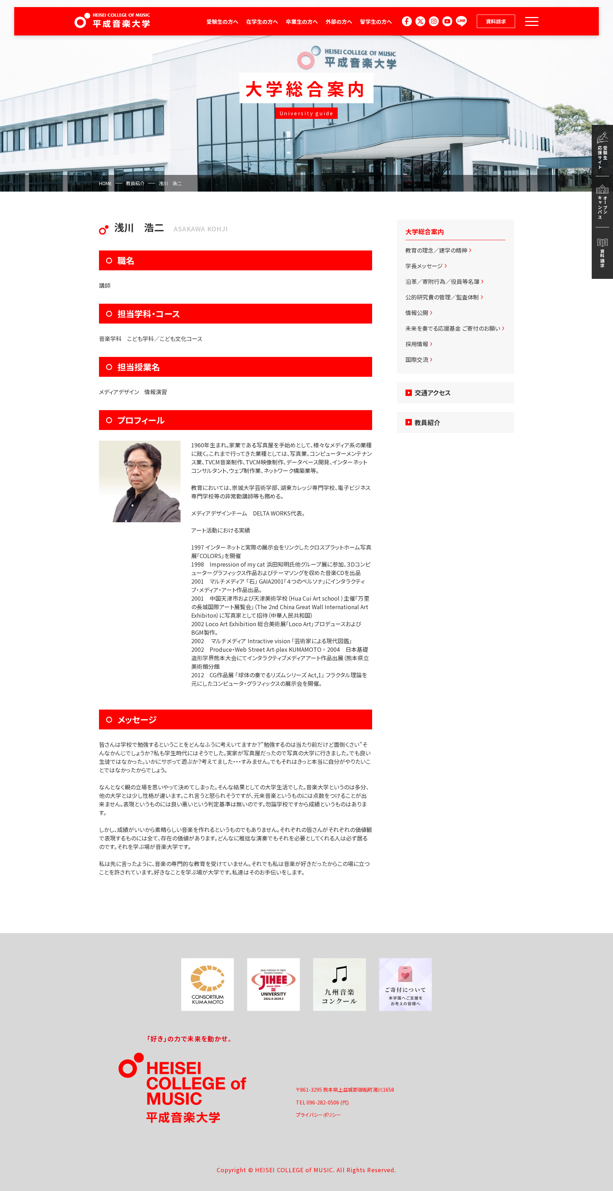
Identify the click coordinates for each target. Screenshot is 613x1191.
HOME (105, 183)
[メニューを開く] (532, 21)
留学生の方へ (376, 21)
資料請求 (496, 21)
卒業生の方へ (302, 21)
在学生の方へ (262, 21)
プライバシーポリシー (318, 1114)
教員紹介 (135, 183)
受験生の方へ (222, 21)
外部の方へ (339, 21)
